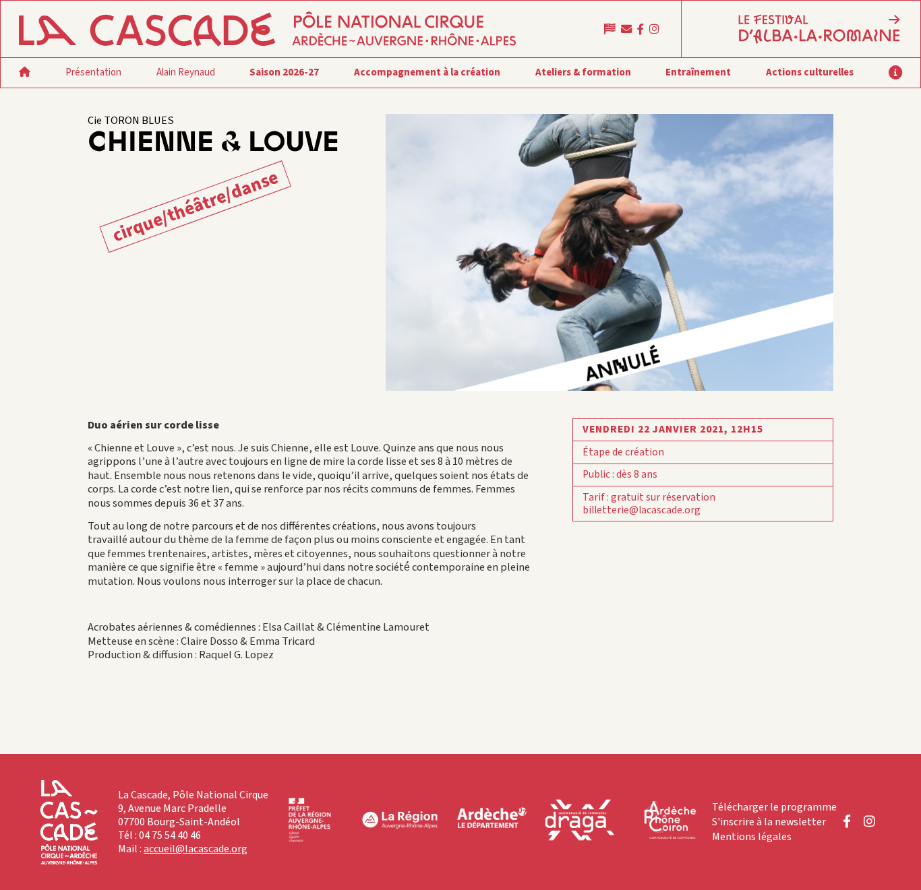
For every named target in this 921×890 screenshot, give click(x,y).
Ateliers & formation (583, 72)
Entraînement (698, 72)
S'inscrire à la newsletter (769, 822)
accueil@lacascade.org (195, 848)
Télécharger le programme (774, 807)
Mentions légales (752, 836)
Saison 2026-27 (284, 72)
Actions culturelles (810, 72)
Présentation (93, 72)
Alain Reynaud (185, 72)
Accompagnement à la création (427, 72)
